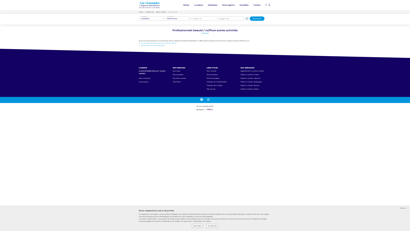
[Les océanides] (149, 5)
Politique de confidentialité (217, 82)
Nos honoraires (212, 75)
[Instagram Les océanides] (208, 100)
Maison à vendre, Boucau (250, 85)
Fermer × (403, 208)
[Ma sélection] (266, 5)
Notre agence (228, 5)
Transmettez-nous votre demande (153, 45)
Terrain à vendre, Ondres (249, 89)
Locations (198, 5)
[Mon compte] (269, 5)
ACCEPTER (212, 226)
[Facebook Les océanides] (201, 100)
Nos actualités (178, 75)
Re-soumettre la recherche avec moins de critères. (158, 43)
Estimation (212, 5)
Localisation (143, 16)
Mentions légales (213, 78)
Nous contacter (144, 78)
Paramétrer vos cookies (202, 221)
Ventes (186, 5)
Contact (257, 5)
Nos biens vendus (179, 78)
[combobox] (151, 19)
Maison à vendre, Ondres (250, 75)
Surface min (197, 19)
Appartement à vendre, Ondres (252, 71)
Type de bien (170, 16)
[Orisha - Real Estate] (209, 110)
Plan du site (211, 89)
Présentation (144, 82)
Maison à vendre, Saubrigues (251, 82)
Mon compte (211, 71)
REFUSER (197, 226)
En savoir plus (187, 221)
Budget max (224, 19)
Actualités (244, 5)
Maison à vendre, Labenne (250, 78)
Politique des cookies (214, 85)
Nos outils (176, 71)
